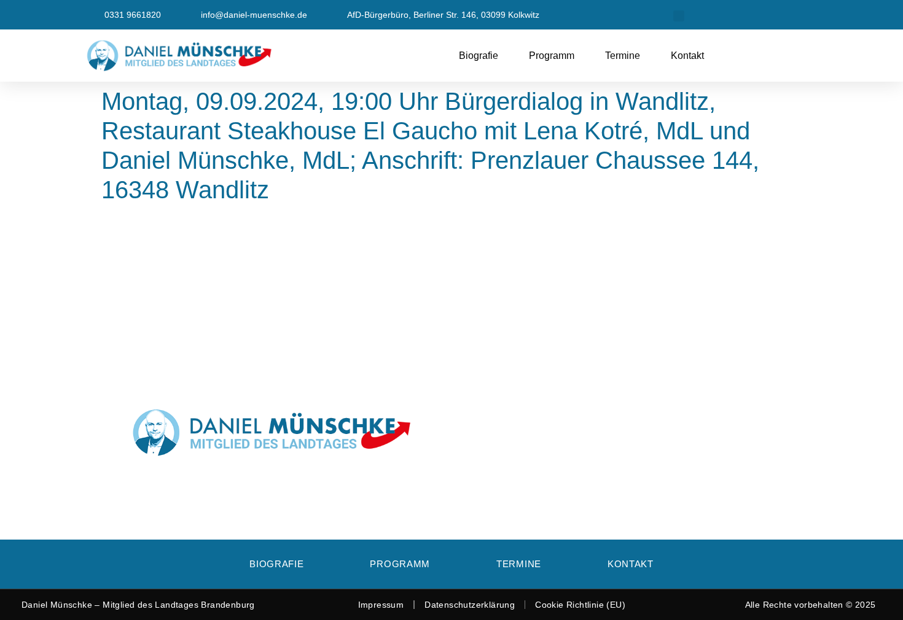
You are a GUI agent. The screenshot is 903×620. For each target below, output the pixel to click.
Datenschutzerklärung (469, 605)
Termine (622, 55)
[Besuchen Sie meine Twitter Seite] (707, 14)
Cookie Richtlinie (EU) (580, 605)
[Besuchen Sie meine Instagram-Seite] (785, 14)
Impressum (381, 605)
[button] (678, 15)
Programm (551, 55)
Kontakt (687, 55)
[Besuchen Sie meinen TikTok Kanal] (811, 14)
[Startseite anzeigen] (212, 55)
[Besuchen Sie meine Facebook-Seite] (733, 14)
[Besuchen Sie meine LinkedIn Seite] (759, 14)
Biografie (478, 55)
